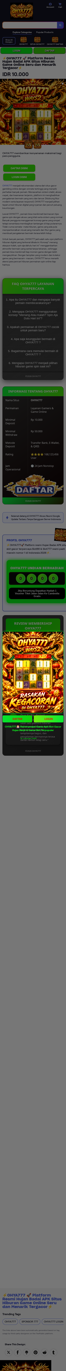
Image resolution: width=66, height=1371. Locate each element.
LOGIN (48, 719)
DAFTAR (17, 719)
